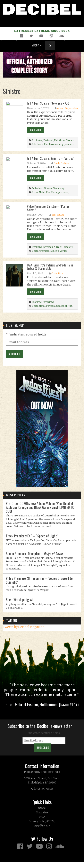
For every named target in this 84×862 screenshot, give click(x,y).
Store (42, 808)
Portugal (50, 306)
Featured (48, 140)
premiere (69, 144)
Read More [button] (35, 130)
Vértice (64, 251)
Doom (35, 251)
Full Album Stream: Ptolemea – (48, 103)
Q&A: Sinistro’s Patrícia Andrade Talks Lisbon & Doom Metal (50, 267)
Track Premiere (64, 247)
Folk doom (37, 144)
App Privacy (42, 825)
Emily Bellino (61, 163)
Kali (46, 144)
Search (51, 49)
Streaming (58, 188)
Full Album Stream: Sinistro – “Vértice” (50, 158)
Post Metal (51, 192)
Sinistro (54, 251)
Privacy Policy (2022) (42, 821)
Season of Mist (64, 306)
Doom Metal (38, 192)
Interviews (48, 302)
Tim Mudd (58, 214)
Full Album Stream (64, 140)
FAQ (42, 816)
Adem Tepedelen (67, 108)
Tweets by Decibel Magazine (23, 627)
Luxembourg (56, 144)
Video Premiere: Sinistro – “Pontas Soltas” (48, 208)
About (35, 45)
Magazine (42, 812)
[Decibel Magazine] (42, 8)
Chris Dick (57, 273)
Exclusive (37, 140)
